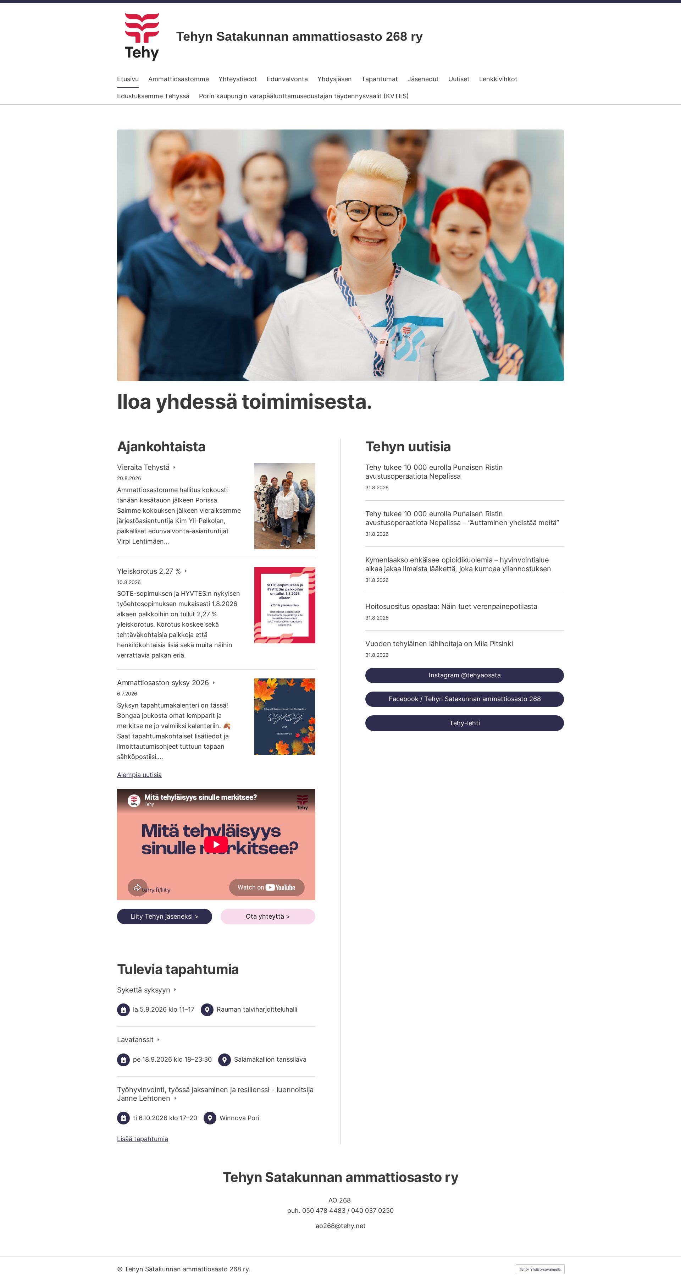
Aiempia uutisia (139, 774)
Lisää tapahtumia (142, 1139)
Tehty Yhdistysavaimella (540, 1269)
